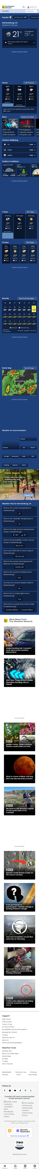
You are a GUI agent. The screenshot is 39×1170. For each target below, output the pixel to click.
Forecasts (30, 11)
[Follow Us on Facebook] (4, 1090)
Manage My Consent (9, 1032)
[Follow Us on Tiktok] (20, 1090)
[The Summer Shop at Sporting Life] (32, 462)
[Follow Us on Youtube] (15, 1090)
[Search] (24, 7)
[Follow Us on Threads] (25, 1090)
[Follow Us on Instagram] (9, 1090)
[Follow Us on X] (30, 1090)
